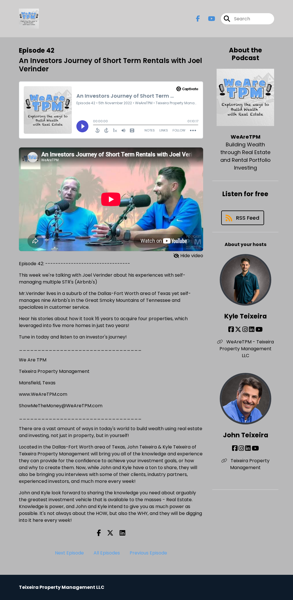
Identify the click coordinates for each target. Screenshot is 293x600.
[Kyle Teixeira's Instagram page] (245, 329)
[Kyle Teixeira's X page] (238, 329)
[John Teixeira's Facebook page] (234, 448)
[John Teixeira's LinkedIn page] (248, 448)
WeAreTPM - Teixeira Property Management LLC (246, 349)
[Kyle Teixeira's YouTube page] (259, 329)
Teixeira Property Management (249, 464)
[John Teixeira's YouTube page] (255, 448)
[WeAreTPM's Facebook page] (198, 18)
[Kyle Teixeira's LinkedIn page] (251, 329)
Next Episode (69, 553)
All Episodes (107, 553)
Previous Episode (148, 553)
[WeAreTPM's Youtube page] (208, 18)
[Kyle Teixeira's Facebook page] (231, 329)
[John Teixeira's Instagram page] (241, 448)
